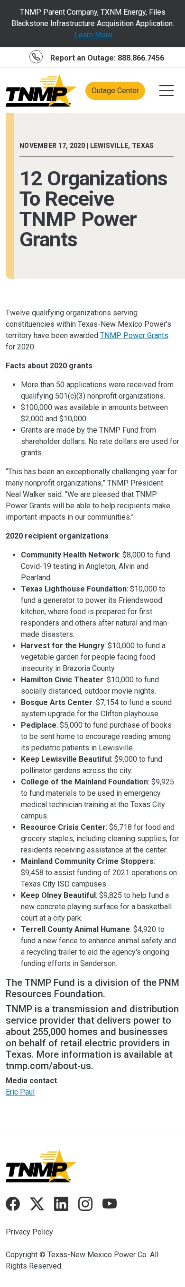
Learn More (93, 34)
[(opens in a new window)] (13, 1206)
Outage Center (115, 90)
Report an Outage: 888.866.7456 (107, 57)
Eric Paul (20, 1091)
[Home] (41, 90)
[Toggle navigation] (166, 91)
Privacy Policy (29, 1231)
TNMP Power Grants (134, 335)
